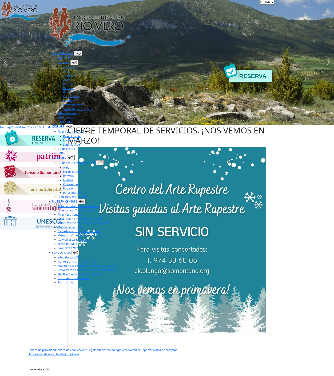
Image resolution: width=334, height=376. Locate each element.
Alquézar (69, 76)
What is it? (64, 58)
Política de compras (164, 350)
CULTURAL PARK (62, 53)
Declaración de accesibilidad (46, 354)
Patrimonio (65, 122)
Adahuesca (70, 67)
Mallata (68, 180)
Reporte (146, 350)
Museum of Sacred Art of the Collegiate (83, 223)
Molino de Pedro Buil (71, 227)
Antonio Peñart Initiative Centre (78, 206)
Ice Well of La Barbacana (74, 240)
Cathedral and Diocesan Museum (79, 231)
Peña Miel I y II (72, 193)
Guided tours (66, 149)
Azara (67, 80)
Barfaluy (68, 176)
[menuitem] (92, 87)
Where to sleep (67, 113)
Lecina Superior (73, 172)
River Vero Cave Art (70, 131)
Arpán (67, 167)
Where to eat (66, 117)
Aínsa (66, 71)
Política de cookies (68, 350)
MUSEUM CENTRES (64, 201)
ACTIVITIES (59, 158)
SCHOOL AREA (61, 253)
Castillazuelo (71, 96)
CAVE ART (58, 126)
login (118, 350)
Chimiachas (70, 184)
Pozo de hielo (66, 282)
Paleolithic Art (72, 136)
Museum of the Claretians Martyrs (80, 235)
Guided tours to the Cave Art (76, 163)
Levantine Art (72, 140)
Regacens (69, 188)
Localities (64, 63)
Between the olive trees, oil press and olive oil (87, 270)
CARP (61, 153)
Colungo (68, 101)
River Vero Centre (69, 214)
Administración (105, 350)
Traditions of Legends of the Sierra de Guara (87, 266)
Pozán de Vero (72, 105)
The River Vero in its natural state (79, 274)
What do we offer (69, 257)
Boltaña (68, 92)
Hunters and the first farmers (77, 261)
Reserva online (131, 350)
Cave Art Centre (68, 248)
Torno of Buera (67, 244)
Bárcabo (68, 88)
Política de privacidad (42, 350)
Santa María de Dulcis (77, 109)
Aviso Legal (87, 350)
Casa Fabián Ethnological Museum (80, 219)
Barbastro (69, 84)
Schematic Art (72, 145)
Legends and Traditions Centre (78, 210)
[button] (328, 62)
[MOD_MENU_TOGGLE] (78, 53)
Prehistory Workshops (72, 197)
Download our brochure (74, 278)
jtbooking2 (72, 354)
